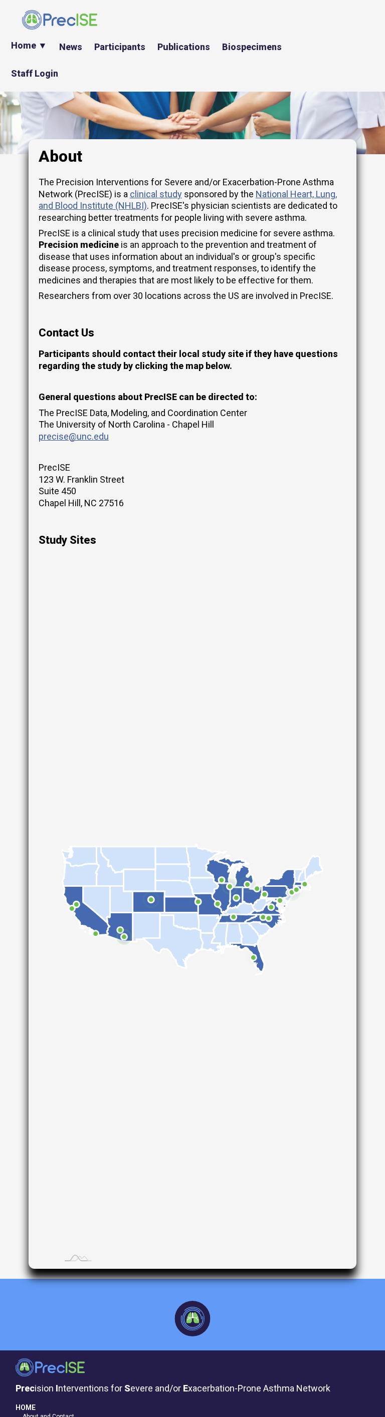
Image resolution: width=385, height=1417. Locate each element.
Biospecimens (252, 47)
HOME (26, 1407)
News (70, 47)
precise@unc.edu (74, 436)
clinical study (156, 194)
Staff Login (34, 73)
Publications (183, 47)
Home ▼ (29, 45)
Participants (119, 47)
